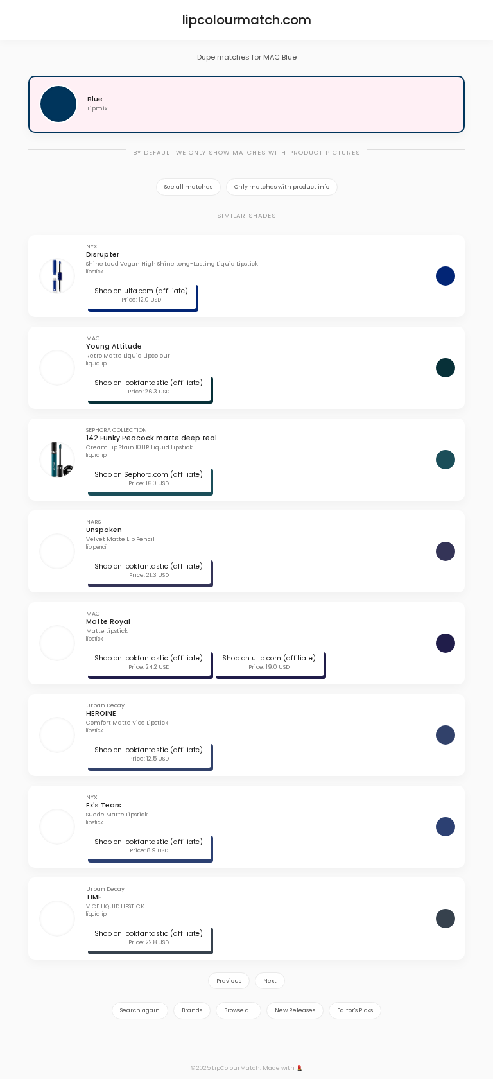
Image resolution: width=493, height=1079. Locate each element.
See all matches (188, 187)
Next (270, 981)
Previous (228, 981)
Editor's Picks (355, 1010)
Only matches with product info (281, 187)
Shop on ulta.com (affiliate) (141, 291)
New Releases (295, 1010)
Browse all (238, 1010)
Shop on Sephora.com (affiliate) (148, 474)
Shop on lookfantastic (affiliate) (148, 383)
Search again (140, 1010)
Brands (192, 1010)
